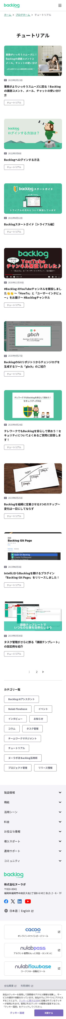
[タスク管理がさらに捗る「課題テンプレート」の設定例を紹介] (33, 616)
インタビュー (15, 718)
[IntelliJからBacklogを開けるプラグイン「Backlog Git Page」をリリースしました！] (33, 547)
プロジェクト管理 (17, 767)
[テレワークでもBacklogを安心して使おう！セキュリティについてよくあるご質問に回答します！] (33, 405)
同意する (49, 1012)
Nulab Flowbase (17, 709)
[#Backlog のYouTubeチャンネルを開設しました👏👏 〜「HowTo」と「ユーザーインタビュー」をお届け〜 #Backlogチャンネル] (33, 263)
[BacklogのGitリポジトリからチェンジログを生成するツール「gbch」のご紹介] (33, 336)
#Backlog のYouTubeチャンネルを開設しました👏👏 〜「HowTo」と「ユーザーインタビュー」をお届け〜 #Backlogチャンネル (32, 293)
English (25, 911)
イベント (43, 709)
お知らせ (38, 718)
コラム (11, 728)
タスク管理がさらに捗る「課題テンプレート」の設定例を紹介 (32, 644)
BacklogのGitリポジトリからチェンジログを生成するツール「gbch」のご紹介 (32, 364)
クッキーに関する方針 (29, 1000)
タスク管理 (32, 728)
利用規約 (25, 985)
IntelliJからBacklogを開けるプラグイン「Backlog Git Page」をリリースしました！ (31, 575)
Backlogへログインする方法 (21, 160)
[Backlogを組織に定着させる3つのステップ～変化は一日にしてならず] (33, 478)
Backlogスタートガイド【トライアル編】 (30, 224)
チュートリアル (14, 102)
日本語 (13, 911)
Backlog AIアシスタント (21, 699)
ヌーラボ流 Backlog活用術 (22, 758)
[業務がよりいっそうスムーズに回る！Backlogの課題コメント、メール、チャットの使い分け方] (33, 61)
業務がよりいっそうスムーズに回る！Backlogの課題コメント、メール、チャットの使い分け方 (32, 90)
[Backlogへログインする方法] (33, 134)
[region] (33, 1004)
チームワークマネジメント (22, 738)
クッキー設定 (17, 1012)
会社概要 (9, 985)
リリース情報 (45, 767)
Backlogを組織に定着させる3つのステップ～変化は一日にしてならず (32, 506)
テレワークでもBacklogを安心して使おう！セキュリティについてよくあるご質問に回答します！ (32, 435)
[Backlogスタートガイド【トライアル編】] (33, 198)
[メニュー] (60, 5)
